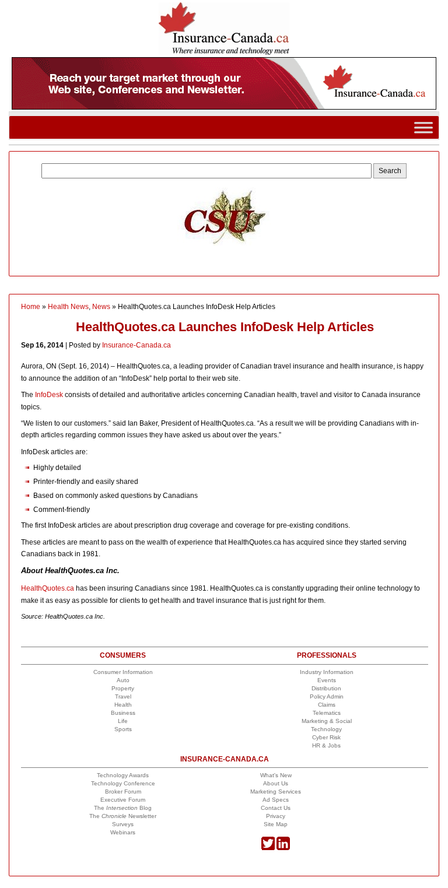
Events (326, 680)
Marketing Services (275, 791)
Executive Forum (122, 799)
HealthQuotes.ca (47, 588)
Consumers (123, 655)
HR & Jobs (326, 745)
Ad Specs (275, 799)
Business (123, 713)
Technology (326, 729)
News (101, 307)
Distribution (326, 688)
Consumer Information (123, 672)
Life (123, 721)
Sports (123, 729)
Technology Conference (123, 783)
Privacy (275, 816)
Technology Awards (123, 775)
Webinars (122, 832)
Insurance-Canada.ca (136, 345)
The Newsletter (122, 816)
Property (122, 688)
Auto (123, 680)
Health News (68, 307)
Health (123, 704)
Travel (123, 696)
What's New (276, 775)
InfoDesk (49, 395)
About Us (275, 783)
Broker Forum (123, 791)
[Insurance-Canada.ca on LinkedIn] (283, 848)
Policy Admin (327, 696)
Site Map (276, 824)
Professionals (326, 655)
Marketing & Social (327, 721)
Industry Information (327, 672)
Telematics (327, 713)
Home (30, 307)
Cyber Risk (326, 737)
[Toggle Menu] (423, 127)
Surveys (123, 824)
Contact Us (275, 808)
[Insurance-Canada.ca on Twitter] (268, 848)
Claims (326, 704)
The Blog (123, 808)
